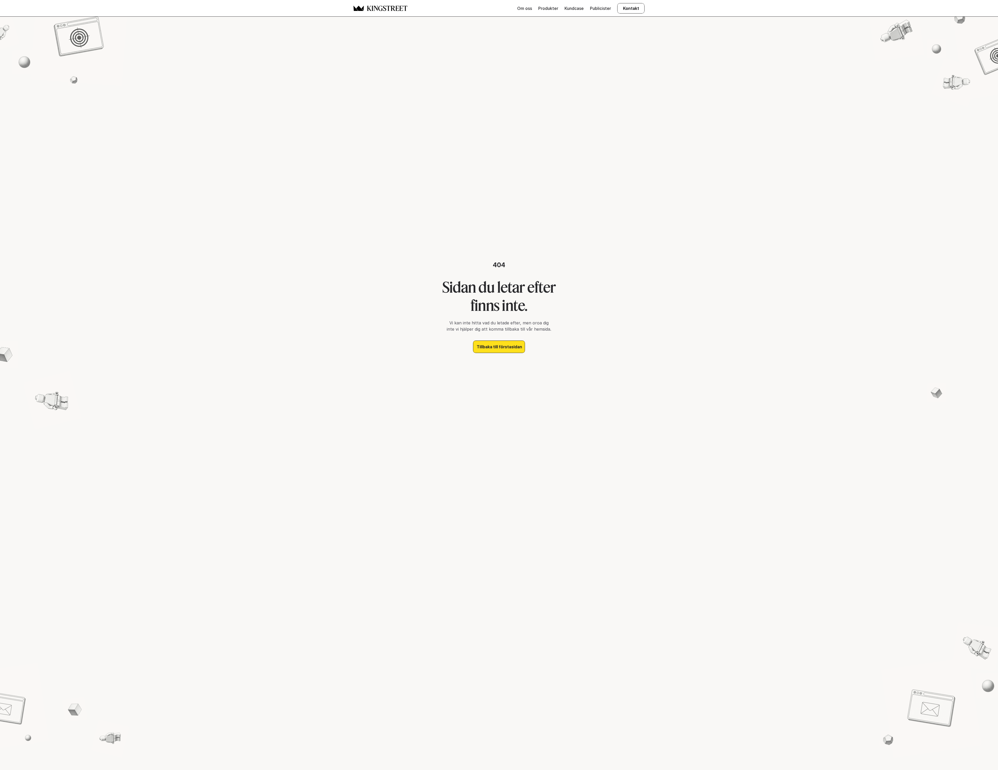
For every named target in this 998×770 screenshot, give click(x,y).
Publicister (600, 8)
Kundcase (574, 8)
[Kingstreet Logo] (358, 8)
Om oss (524, 8)
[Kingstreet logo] (387, 8)
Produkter (548, 8)
